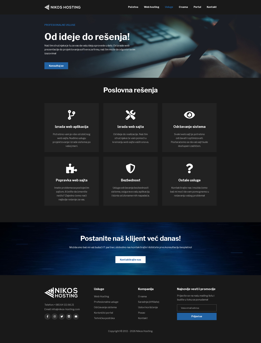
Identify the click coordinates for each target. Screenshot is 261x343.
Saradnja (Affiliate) (148, 301)
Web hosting (151, 7)
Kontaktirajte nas (130, 259)
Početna (133, 7)
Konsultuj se (56, 65)
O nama (183, 7)
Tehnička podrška (104, 318)
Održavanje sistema (105, 307)
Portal (197, 7)
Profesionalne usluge (106, 301)
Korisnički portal (103, 312)
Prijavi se (196, 316)
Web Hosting (101, 296)
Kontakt (212, 7)
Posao (141, 312)
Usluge (169, 7)
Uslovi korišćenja (148, 307)
